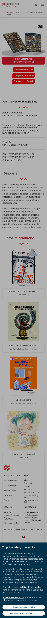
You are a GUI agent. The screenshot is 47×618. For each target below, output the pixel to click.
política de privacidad (30, 587)
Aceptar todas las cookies (24, 607)
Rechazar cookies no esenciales (23, 613)
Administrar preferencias (13, 597)
